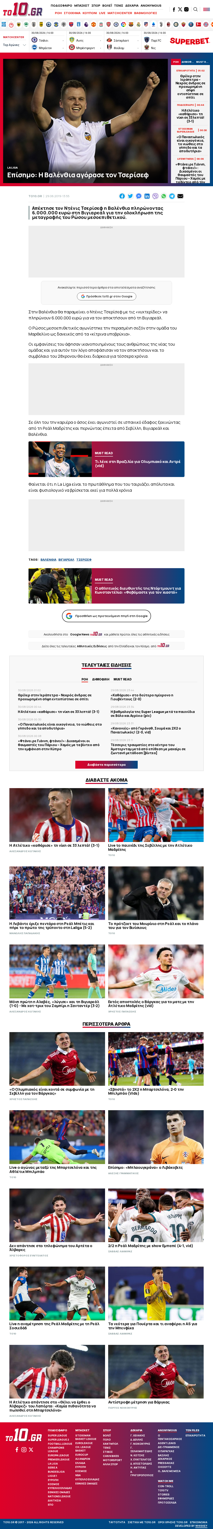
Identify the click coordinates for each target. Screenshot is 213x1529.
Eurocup (81, 1455)
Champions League (56, 1449)
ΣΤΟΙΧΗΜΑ (72, 13)
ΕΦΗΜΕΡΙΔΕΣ (166, 1498)
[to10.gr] (23, 9)
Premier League (58, 1459)
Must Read (123, 679)
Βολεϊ (107, 1435)
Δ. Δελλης (136, 1439)
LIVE (102, 13)
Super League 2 (58, 1439)
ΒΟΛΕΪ (107, 5)
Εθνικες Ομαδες (59, 1492)
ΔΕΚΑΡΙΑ (132, 5)
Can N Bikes (111, 1456)
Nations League (59, 1496)
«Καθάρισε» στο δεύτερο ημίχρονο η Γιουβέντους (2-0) (142, 697)
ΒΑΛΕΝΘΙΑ (48, 559)
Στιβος (108, 1452)
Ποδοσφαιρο (57, 1430)
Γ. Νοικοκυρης (140, 1444)
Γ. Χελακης (137, 1435)
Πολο (107, 1439)
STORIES (164, 1494)
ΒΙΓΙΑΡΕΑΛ (66, 559)
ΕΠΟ (50, 1504)
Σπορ (107, 1430)
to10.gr (35, 196)
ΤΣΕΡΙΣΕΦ (84, 559)
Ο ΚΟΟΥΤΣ (164, 1467)
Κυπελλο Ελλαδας (60, 1488)
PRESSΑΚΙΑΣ (166, 1463)
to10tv (163, 1490)
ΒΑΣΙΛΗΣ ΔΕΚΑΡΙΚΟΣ (165, 1457)
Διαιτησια (54, 1500)
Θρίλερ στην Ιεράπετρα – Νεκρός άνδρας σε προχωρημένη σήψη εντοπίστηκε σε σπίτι (191, 86)
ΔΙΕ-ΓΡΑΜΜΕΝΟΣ (169, 1447)
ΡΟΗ (58, 13)
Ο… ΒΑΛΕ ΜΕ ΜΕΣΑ (169, 1471)
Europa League (58, 1455)
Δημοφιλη (100, 679)
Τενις (107, 1447)
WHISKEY (201, 1526)
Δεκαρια (136, 1430)
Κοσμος (53, 1484)
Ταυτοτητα (117, 1522)
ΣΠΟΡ (96, 5)
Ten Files (192, 1430)
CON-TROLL (165, 1486)
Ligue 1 (52, 1476)
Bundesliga (56, 1471)
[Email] (180, 196)
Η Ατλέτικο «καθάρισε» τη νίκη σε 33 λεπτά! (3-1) (190, 116)
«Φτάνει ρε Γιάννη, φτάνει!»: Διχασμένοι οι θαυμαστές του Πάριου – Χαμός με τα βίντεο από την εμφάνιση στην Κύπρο (190, 177)
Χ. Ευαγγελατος (140, 1459)
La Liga (53, 1463)
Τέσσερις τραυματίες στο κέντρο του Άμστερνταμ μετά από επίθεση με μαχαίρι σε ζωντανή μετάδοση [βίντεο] (148, 749)
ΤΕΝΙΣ (118, 5)
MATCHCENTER (120, 13)
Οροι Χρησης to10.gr (172, 1522)
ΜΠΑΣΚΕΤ (81, 5)
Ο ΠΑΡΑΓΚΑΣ (166, 1451)
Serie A (52, 1467)
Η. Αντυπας (138, 1467)
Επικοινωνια (198, 1522)
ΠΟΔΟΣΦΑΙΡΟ (61, 5)
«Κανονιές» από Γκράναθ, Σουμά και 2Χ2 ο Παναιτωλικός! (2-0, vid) (146, 730)
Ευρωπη (53, 1480)
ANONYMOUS (151, 5)
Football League (60, 1444)
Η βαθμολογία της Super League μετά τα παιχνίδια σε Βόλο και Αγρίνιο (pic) (153, 713)
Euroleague (84, 1443)
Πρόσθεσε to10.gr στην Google (109, 296)
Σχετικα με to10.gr (141, 1522)
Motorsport (112, 1460)
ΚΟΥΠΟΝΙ (90, 13)
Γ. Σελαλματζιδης (141, 1449)
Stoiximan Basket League (85, 1437)
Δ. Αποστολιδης (141, 1463)
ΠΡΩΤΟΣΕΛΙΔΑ (167, 1502)
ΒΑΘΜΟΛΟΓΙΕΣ (145, 13)
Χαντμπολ (110, 1444)
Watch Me (165, 1481)
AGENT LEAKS (167, 1443)
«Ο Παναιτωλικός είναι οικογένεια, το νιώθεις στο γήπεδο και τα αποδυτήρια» (190, 144)
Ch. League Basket (83, 1448)
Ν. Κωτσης (137, 1455)
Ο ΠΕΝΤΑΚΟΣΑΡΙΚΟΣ (170, 1437)
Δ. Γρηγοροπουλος (142, 1473)
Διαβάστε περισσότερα (106, 765)
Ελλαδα (80, 1463)
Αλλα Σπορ (110, 1464)
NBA (78, 1475)
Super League (57, 1435)
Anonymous (167, 1430)
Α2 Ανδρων (82, 1459)
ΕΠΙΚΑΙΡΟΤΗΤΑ (195, 1435)
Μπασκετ (82, 1430)
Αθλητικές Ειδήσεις (92, 646)
